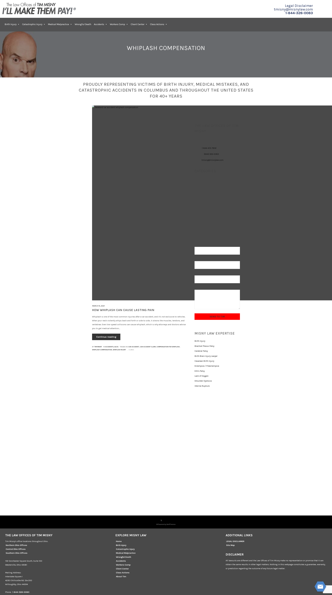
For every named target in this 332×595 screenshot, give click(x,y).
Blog (116, 347)
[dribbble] (170, 520)
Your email (200, 259)
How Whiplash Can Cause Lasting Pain (123, 310)
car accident (133, 347)
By (97, 347)
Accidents (99, 24)
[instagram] (166, 520)
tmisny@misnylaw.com (293, 9)
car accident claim (148, 347)
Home (119, 541)
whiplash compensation (102, 350)
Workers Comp (117, 24)
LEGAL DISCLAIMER (235, 541)
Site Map (230, 545)
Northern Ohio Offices (16, 545)
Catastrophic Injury (32, 24)
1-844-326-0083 (299, 13)
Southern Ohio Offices (16, 553)
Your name (200, 245)
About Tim (121, 576)
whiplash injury (119, 350)
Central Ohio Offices (16, 549)
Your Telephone (202, 273)
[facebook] (156, 520)
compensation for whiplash (168, 347)
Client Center (122, 568)
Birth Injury (10, 24)
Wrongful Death (83, 24)
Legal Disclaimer (299, 6)
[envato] (175, 520)
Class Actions (157, 24)
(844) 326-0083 (211, 154)
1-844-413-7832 (209, 148)
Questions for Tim (203, 287)
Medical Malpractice (58, 24)
